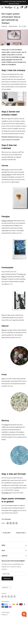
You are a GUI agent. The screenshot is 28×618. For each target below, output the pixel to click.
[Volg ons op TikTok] (11, 596)
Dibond (4, 330)
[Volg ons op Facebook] (3, 596)
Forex (3, 378)
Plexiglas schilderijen (7, 220)
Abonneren (7, 578)
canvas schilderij (6, 174)
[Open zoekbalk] (15, 7)
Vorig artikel (6, 532)
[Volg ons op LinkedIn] (14, 596)
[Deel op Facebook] (8, 523)
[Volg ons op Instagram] (6, 596)
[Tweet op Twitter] (13, 523)
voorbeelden (16, 139)
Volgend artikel (20, 532)
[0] (25, 8)
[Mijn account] (18, 7)
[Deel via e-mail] (16, 523)
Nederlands (5, 587)
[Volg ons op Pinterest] (8, 596)
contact (15, 510)
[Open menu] (2, 7)
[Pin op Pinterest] (10, 523)
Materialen (4, 26)
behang (6, 424)
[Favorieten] (21, 7)
